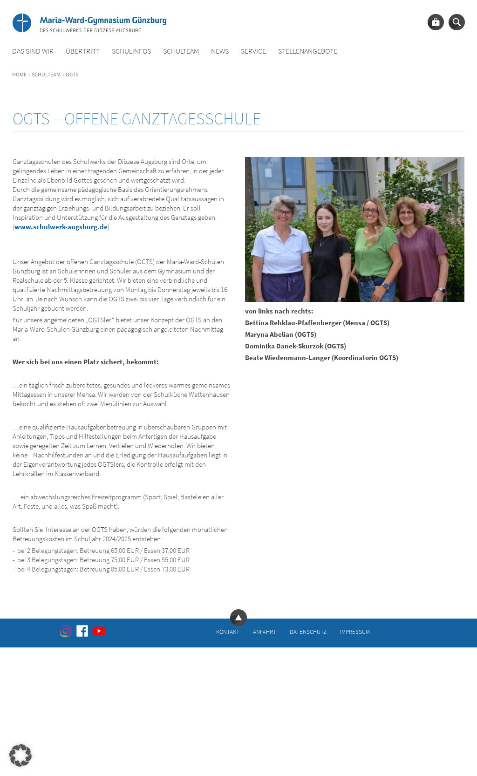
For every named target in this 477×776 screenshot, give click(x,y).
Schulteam (181, 51)
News (220, 51)
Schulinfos (131, 51)
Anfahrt (264, 632)
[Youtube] (99, 631)
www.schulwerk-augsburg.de (61, 226)
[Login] (436, 22)
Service (253, 51)
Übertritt (83, 51)
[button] (20, 755)
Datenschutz (308, 632)
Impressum (355, 632)
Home (19, 74)
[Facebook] (82, 631)
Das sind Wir (33, 51)
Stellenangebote (307, 51)
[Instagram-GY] (65, 631)
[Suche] (457, 22)
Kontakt (227, 632)
